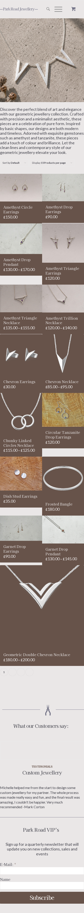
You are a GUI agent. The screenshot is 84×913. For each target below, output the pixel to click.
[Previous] (6, 767)
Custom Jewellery (42, 772)
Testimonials (42, 766)
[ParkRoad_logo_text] (25, 9)
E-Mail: (8, 864)
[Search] (46, 9)
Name (5, 879)
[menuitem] (46, 9)
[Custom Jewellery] (42, 750)
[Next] (77, 767)
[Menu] (56, 9)
